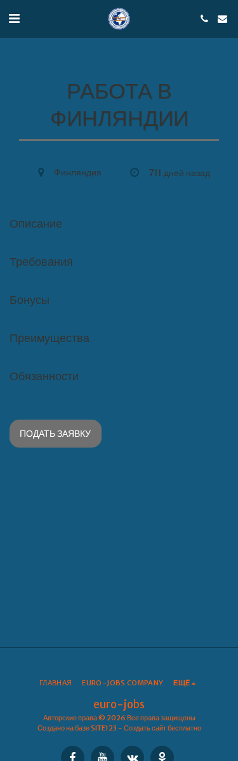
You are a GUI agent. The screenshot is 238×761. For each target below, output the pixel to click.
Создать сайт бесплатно (162, 727)
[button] (14, 18)
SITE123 (104, 727)
